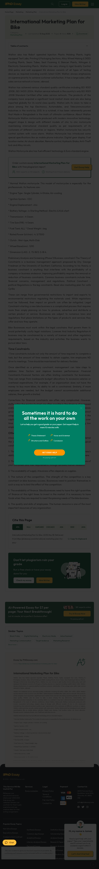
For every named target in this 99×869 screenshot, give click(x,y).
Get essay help (49, 452)
